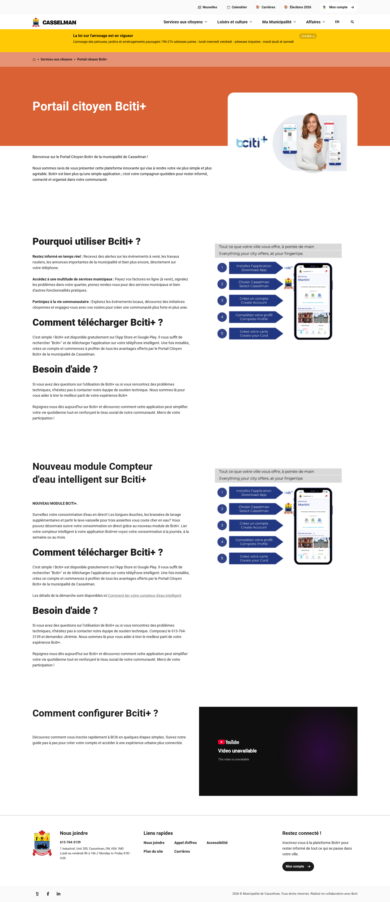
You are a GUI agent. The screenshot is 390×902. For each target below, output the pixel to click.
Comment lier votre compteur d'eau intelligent (144, 595)
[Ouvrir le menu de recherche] (352, 22)
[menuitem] (207, 7)
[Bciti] (37, 894)
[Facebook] (48, 894)
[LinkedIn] (58, 894)
